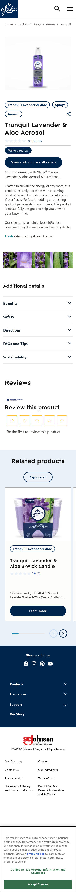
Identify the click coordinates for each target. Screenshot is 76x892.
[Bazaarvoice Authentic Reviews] (15, 400)
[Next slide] (63, 633)
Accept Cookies (38, 884)
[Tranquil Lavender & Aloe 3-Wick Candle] (38, 514)
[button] (12, 420)
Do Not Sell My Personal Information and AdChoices (38, 871)
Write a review (18, 150)
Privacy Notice (35, 854)
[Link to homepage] (9, 9)
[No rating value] (16, 141)
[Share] (68, 113)
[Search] (57, 9)
